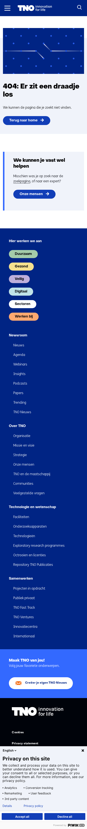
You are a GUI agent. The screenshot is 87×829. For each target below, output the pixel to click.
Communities (23, 484)
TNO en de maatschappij (31, 474)
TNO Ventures (23, 617)
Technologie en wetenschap (32, 507)
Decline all (64, 816)
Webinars (20, 364)
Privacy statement (25, 743)
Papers (18, 393)
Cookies (18, 732)
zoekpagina (21, 181)
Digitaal (21, 291)
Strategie (20, 455)
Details (7, 806)
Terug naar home (23, 120)
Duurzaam (23, 254)
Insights (19, 374)
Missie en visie (23, 445)
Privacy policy (33, 806)
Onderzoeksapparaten (30, 526)
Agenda (19, 355)
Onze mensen (31, 194)
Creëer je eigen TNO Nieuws (46, 682)
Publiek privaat (24, 598)
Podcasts (20, 383)
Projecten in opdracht (29, 588)
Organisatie (21, 436)
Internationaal (24, 636)
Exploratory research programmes (39, 546)
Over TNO (17, 426)
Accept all (22, 816)
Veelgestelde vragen (29, 493)
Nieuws (18, 345)
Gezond (21, 266)
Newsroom (18, 335)
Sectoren (22, 304)
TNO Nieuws (22, 412)
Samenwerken (21, 578)
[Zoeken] (79, 7)
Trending (19, 402)
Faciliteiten (21, 517)
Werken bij (24, 316)
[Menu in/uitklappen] (7, 8)
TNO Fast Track (24, 608)
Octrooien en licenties (29, 555)
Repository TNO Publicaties (33, 565)
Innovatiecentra (25, 627)
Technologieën (24, 536)
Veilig (19, 279)
